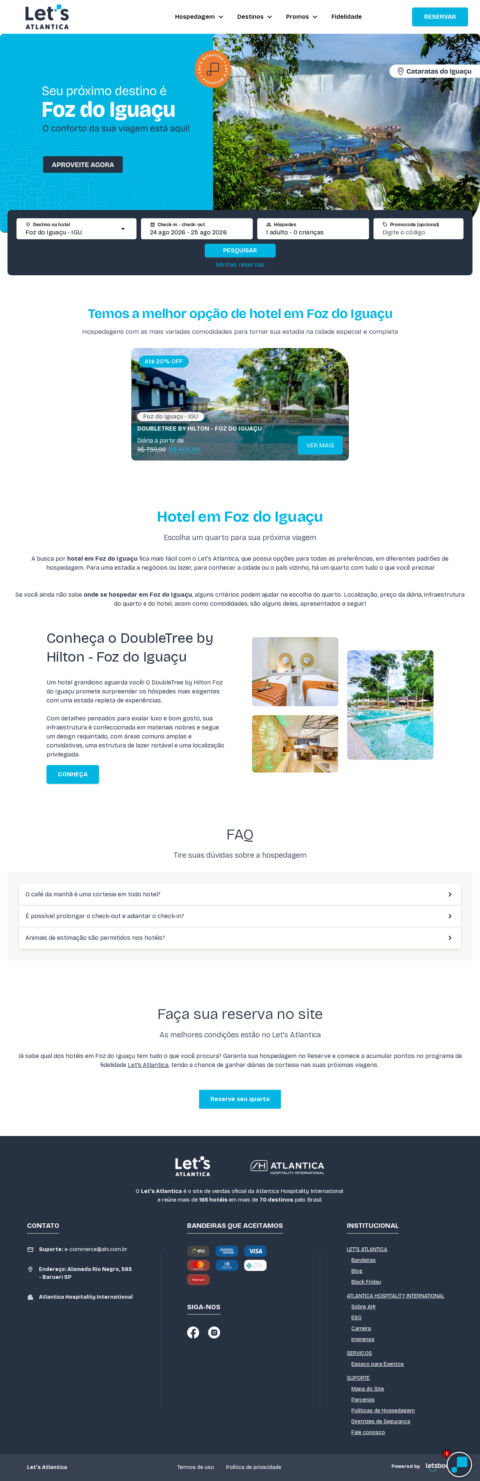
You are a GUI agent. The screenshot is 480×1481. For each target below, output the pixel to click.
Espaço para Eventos (377, 1364)
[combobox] (70, 232)
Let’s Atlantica (148, 1064)
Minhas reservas (240, 264)
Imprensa (362, 1339)
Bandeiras (363, 1260)
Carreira (361, 1328)
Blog (357, 1271)
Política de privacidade (253, 1467)
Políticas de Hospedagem (383, 1410)
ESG (356, 1317)
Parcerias (363, 1400)
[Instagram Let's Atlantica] (214, 1332)
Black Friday (366, 1282)
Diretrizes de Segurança (380, 1421)
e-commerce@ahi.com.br (83, 1249)
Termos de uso (195, 1467)
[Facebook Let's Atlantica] (193, 1332)
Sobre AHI (363, 1307)
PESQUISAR (240, 250)
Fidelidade (347, 16)
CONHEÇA (73, 774)
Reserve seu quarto (240, 1099)
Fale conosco (368, 1432)
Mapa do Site (367, 1389)
